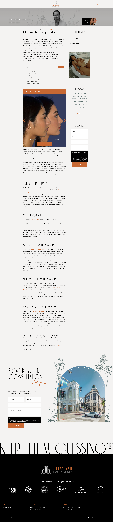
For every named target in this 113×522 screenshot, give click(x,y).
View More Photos (44, 144)
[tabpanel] (79, 65)
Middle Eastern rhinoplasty (38, 249)
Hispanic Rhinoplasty (30, 73)
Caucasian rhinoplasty (38, 311)
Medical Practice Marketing (50, 482)
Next (65, 120)
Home (24, 29)
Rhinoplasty (38, 29)
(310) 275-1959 (101, 4)
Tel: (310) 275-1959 (7, 507)
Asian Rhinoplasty (30, 75)
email (58, 345)
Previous (24, 120)
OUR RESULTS (85, 22)
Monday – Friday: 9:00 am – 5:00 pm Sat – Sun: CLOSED (72, 509)
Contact (92, 4)
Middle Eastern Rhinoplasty (32, 77)
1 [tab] (77, 113)
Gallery (32, 4)
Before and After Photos (31, 71)
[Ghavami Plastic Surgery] (56, 4)
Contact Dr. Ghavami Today (32, 83)
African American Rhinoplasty (33, 79)
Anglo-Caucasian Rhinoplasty (32, 81)
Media (77, 4)
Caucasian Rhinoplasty (76, 41)
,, (38, 509)
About (85, 4)
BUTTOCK (79, 73)
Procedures (12, 4)
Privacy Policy (75, 159)
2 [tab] (79, 113)
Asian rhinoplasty (35, 219)
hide (61, 67)
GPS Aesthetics (23, 4)
